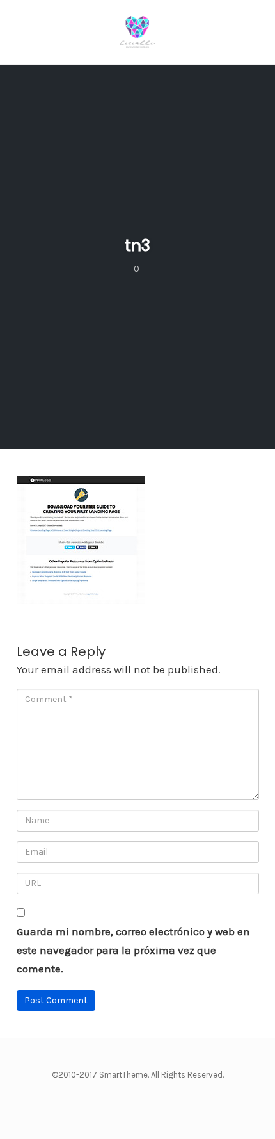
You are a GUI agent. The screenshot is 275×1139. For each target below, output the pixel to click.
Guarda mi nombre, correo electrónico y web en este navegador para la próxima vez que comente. (133, 950)
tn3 (137, 245)
